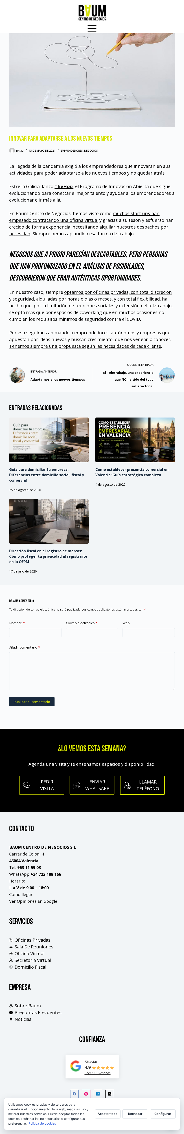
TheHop (64, 186)
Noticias (23, 1019)
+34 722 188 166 (46, 874)
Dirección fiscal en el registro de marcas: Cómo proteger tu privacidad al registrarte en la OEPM (48, 556)
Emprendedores (72, 151)
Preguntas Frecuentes (38, 1012)
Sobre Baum (28, 1006)
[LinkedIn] (98, 1094)
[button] (92, 785)
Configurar (162, 1114)
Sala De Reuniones (34, 947)
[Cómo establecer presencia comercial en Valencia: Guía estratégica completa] (135, 440)
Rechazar (135, 1114)
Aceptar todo (108, 1114)
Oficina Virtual (29, 953)
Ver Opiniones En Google (33, 901)
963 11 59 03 (29, 867)
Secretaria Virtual (33, 960)
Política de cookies (42, 1123)
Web (126, 623)
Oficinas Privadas (32, 940)
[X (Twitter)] (109, 1094)
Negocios (91, 151)
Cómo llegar (21, 894)
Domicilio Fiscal (30, 967)
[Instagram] (86, 1094)
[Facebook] (74, 1094)
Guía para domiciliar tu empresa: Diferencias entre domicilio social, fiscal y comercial (46, 475)
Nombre (17, 623)
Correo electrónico (81, 623)
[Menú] (92, 28)
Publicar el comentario (32, 701)
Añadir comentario (24, 647)
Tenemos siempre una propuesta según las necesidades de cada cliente (85, 346)
